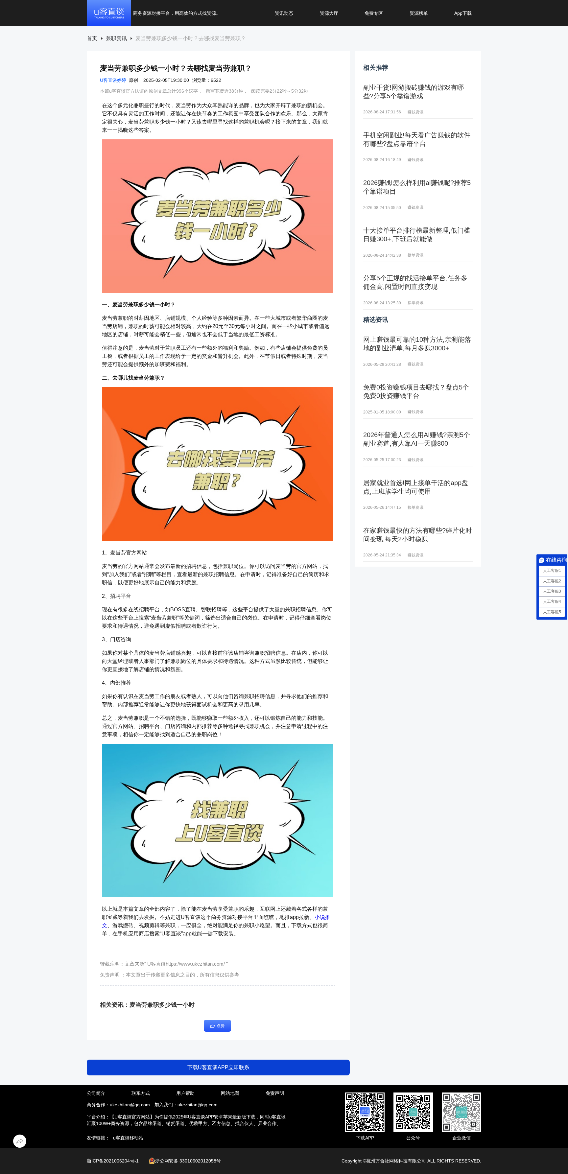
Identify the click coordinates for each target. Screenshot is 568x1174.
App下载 (463, 13)
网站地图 (230, 1093)
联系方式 (140, 1093)
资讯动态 (284, 13)
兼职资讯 (116, 38)
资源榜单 (419, 13)
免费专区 (374, 13)
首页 (92, 38)
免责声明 (275, 1093)
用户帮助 (185, 1093)
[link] (92, 39)
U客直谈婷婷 (113, 80)
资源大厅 (329, 13)
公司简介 (96, 1093)
